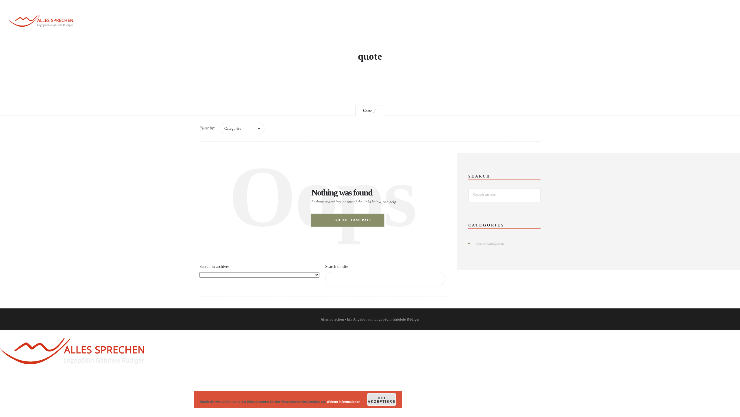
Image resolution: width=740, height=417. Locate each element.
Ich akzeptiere (381, 399)
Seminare (371, 21)
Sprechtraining (330, 21)
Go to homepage (353, 220)
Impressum (559, 21)
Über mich (492, 21)
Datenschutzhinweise (608, 21)
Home (367, 111)
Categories (232, 128)
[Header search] (705, 22)
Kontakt (526, 21)
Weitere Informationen (343, 401)
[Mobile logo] (72, 374)
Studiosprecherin (448, 21)
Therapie (404, 21)
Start (294, 21)
